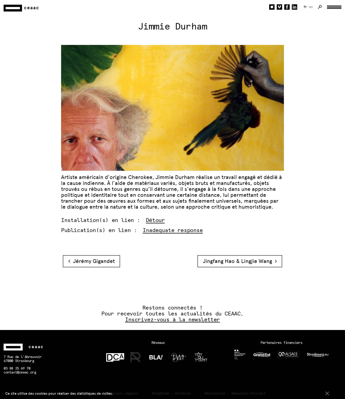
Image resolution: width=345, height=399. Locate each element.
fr (305, 7)
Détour (155, 220)
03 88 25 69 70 (17, 368)
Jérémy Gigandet (92, 261)
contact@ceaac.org (20, 372)
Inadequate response (173, 230)
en (311, 7)
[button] (327, 393)
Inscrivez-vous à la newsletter (172, 319)
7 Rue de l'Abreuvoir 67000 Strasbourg (23, 359)
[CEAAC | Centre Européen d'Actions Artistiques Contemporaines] (21, 8)
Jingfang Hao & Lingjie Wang (239, 261)
